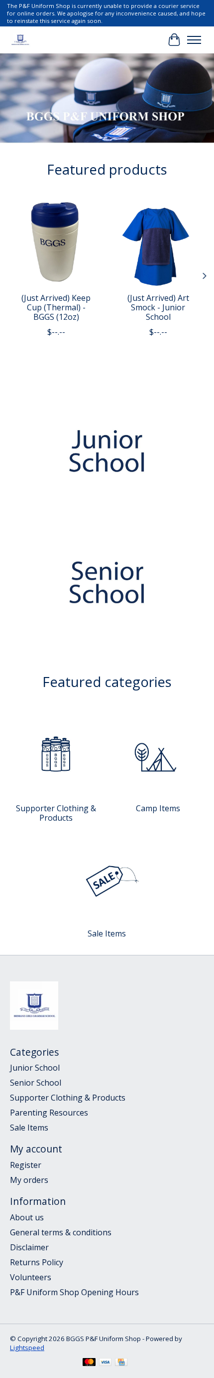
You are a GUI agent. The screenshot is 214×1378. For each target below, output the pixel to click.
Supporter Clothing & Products (56, 813)
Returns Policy (36, 1262)
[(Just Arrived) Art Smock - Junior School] (158, 241)
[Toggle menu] (194, 40)
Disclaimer (29, 1247)
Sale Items (107, 933)
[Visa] (105, 1363)
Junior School (35, 1067)
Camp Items (158, 808)
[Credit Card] (121, 1363)
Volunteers (30, 1277)
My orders (29, 1179)
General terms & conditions (60, 1232)
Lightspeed (27, 1347)
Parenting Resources (49, 1112)
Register (25, 1164)
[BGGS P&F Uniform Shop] (20, 39)
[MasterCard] (89, 1363)
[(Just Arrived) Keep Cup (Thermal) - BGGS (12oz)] (56, 241)
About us (27, 1217)
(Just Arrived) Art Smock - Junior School (158, 307)
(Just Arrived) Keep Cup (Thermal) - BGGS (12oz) (56, 307)
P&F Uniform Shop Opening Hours (74, 1292)
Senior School (35, 1082)
